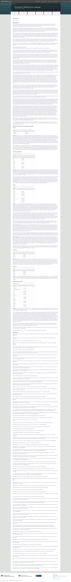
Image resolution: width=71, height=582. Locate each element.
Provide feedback (56, 578)
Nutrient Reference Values (64, 1)
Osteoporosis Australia (48, 567)
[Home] (6, 1)
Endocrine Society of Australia (40, 567)
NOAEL (30, 308)
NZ (38, 438)
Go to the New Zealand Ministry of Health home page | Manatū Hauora (39, 576)
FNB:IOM (50, 139)
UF (45, 323)
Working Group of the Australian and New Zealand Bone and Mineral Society (24, 567)
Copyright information (12, 580)
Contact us (6, 580)
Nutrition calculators (56, 1)
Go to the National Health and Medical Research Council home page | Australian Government (8, 576)
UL (17, 308)
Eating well (49, 1)
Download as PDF (16, 20)
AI (25, 130)
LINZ (13, 470)
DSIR (43, 470)
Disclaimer (17, 580)
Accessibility (2, 580)
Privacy (21, 580)
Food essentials (44, 1)
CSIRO (38, 340)
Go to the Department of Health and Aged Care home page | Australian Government (25, 576)
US (31, 145)
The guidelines (38, 1)
